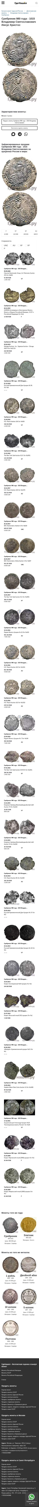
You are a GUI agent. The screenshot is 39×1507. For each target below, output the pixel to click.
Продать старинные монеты (11, 1402)
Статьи (4, 1379)
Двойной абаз (28, 1275)
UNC (6, 245)
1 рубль (10, 1275)
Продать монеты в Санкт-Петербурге (18, 1460)
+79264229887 (6, 1453)
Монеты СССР (6, 1373)
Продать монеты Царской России (12, 1394)
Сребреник (10, 1236)
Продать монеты (9, 1386)
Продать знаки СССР (8, 1409)
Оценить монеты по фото (31, 1502)
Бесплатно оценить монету (19, 128)
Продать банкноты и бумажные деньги (14, 1404)
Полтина (11, 1338)
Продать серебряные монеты (11, 1399)
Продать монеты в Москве (13, 1415)
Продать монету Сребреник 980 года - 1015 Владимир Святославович (19, 122)
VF (28, 245)
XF (21, 245)
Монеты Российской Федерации (12, 1375)
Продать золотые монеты (10, 1397)
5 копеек (29, 1307)
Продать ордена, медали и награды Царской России (19, 1407)
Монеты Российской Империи (11, 1370)
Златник (28, 1235)
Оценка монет (6, 1390)
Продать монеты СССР (9, 1392)
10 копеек (10, 1307)
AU (14, 245)
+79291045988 (6, 1495)
